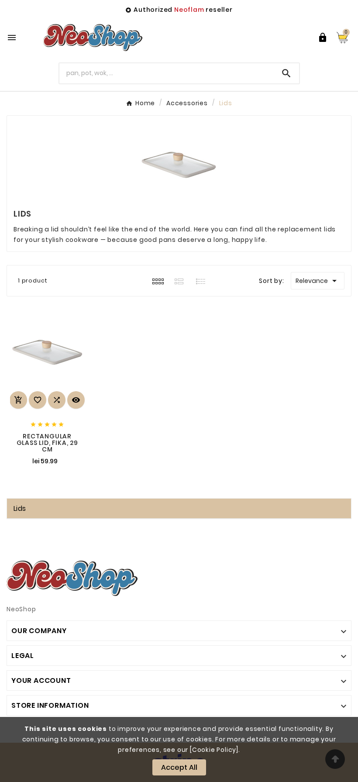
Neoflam (189, 9)
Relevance (318, 281)
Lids (20, 508)
